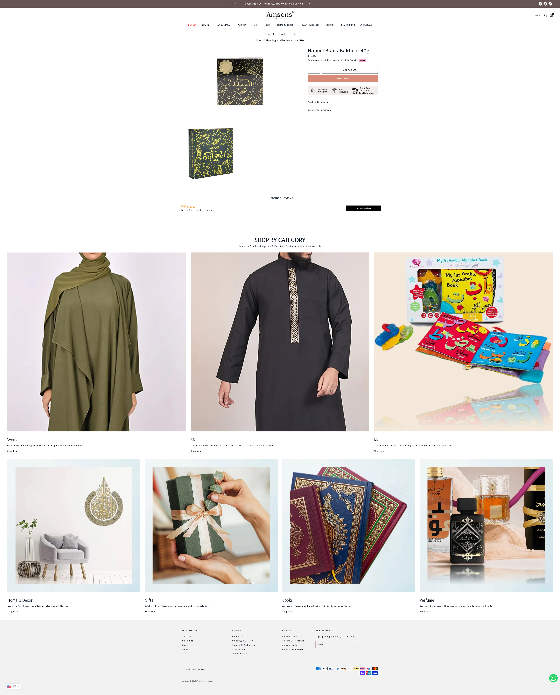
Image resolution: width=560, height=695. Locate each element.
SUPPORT (237, 631)
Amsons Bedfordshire (293, 640)
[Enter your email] (358, 644)
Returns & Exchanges (243, 645)
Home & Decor (285, 25)
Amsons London (290, 645)
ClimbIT (226, 681)
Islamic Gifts (348, 25)
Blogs (185, 649)
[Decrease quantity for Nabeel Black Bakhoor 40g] (310, 70)
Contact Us (237, 636)
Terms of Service (240, 653)
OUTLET (192, 25)
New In (205, 25)
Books (329, 25)
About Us (186, 636)
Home (267, 34)
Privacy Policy (239, 649)
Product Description (319, 102)
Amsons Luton (289, 636)
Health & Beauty (310, 25)
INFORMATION (190, 631)
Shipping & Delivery (242, 640)
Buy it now (343, 78)
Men (256, 25)
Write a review (363, 208)
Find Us (286, 631)
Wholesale (366, 25)
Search (185, 645)
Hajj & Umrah (223, 25)
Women (242, 25)
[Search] (545, 15)
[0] (550, 15)
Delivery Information (319, 110)
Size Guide (187, 640)
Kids (267, 25)
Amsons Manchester (292, 649)
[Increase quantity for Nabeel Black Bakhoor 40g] (318, 70)
